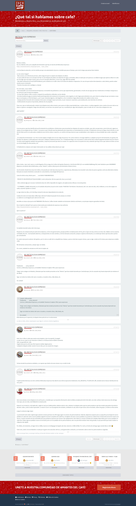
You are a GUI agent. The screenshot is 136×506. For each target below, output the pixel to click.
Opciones (89, 439)
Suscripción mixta (28, 456)
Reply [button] (19, 46)
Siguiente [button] (117, 40)
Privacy (35, 497)
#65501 (116, 117)
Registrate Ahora (109, 487)
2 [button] (104, 40)
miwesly (28, 290)
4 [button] (109, 40)
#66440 (116, 287)
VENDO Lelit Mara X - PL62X (109, 456)
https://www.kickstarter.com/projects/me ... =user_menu (32, 66)
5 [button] (112, 40)
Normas (28, 497)
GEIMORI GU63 (55, 456)
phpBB (42, 504)
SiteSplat (32, 504)
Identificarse (115, 3)
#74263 (116, 369)
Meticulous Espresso (25, 37)
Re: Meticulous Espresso (34, 117)
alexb (27, 330)
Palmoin (28, 55)
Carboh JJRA (29, 156)
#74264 (116, 389)
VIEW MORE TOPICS (68, 475)
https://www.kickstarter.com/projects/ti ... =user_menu (32, 207)
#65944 (116, 217)
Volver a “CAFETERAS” (22, 445)
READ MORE (27, 467)
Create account (105, 3)
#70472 (116, 327)
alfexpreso (29, 120)
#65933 (116, 153)
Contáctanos (20, 497)
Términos (42, 497)
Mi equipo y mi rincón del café (82, 456)
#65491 (116, 52)
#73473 (116, 352)
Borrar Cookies (20, 499)
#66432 (116, 255)
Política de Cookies (52, 497)
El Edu (27, 392)
